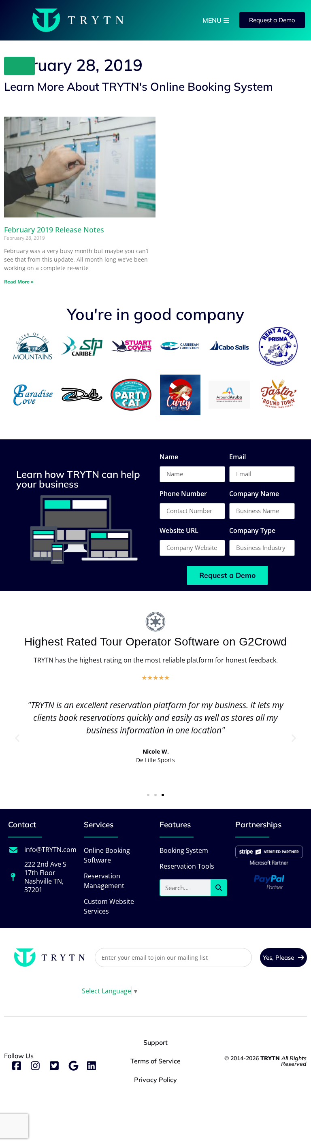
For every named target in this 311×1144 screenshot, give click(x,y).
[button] (17, 738)
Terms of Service (155, 1061)
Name (169, 457)
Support (155, 1042)
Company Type (252, 531)
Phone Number (183, 494)
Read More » (19, 281)
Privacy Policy (155, 1080)
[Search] (219, 888)
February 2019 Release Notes (54, 229)
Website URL (179, 531)
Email (237, 457)
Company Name (254, 494)
